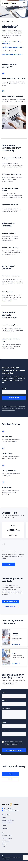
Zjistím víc (15, 644)
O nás (10, 774)
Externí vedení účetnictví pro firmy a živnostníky (12, 42)
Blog (3, 833)
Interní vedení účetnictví (9, 51)
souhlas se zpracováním (11, 744)
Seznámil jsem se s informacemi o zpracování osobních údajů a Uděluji (14, 743)
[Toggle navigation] (24, 3)
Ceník (8, 564)
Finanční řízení (7, 823)
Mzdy (4, 817)
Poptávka (4, 844)
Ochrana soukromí (7, 835)
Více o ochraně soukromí (8, 410)
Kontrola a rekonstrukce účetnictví (12, 47)
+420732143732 (9, 684)
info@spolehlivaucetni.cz (11, 811)
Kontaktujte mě (14, 397)
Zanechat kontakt (10, 606)
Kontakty (5, 828)
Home (3, 21)
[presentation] (2, 544)
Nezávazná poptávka (10, 601)
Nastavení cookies (7, 838)
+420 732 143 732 (9, 808)
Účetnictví (5, 815)
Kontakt (10, 779)
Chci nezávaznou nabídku (14, 750)
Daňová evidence (8, 820)
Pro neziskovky (6, 841)
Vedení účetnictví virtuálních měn (11, 54)
